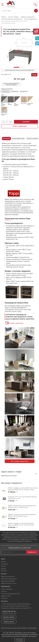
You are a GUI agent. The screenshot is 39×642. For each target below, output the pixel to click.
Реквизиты (4, 598)
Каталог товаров (13, 17)
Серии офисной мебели (8, 581)
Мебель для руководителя (9, 579)
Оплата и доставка (6, 589)
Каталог (3, 566)
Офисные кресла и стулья (8, 583)
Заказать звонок (8, 617)
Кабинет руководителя (27, 17)
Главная (3, 17)
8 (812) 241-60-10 (35, 4)
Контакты (4, 571)
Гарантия (4, 591)
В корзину (25, 122)
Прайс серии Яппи (16, 323)
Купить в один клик (19, 126)
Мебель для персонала (8, 576)
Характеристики (18, 138)
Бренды (3, 568)
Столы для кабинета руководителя (11, 19)
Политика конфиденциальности (10, 593)
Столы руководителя (30, 19)
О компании (4, 564)
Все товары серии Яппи (19, 461)
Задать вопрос (9, 622)
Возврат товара (6, 596)
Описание (6, 138)
